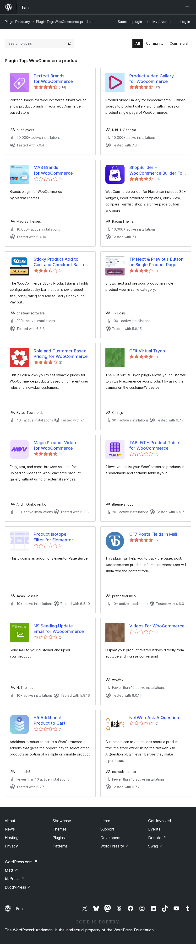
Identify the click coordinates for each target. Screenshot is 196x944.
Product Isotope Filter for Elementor (53, 537)
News (10, 829)
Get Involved (159, 820)
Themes (60, 829)
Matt (11, 870)
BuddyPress (18, 887)
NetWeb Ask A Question (154, 717)
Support (107, 829)
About (10, 820)
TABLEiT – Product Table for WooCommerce (154, 445)
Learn (105, 820)
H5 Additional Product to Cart (49, 720)
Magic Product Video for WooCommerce (55, 445)
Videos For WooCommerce (157, 625)
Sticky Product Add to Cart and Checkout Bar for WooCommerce (60, 262)
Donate (157, 837)
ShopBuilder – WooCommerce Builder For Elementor (156, 170)
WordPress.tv (114, 846)
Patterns (60, 846)
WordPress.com (21, 861)
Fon (19, 908)
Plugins (59, 837)
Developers (110, 837)
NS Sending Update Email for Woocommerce (59, 628)
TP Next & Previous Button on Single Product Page (156, 262)
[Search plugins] (69, 43)
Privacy (11, 846)
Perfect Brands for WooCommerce (53, 78)
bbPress (14, 878)
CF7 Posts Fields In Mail (153, 534)
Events (154, 829)
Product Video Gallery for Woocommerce (151, 78)
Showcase (62, 820)
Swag (155, 846)
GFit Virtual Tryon (147, 350)
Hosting (11, 837)
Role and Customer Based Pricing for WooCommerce (61, 353)
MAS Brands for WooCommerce (53, 170)
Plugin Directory (17, 22)
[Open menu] (188, 7)
